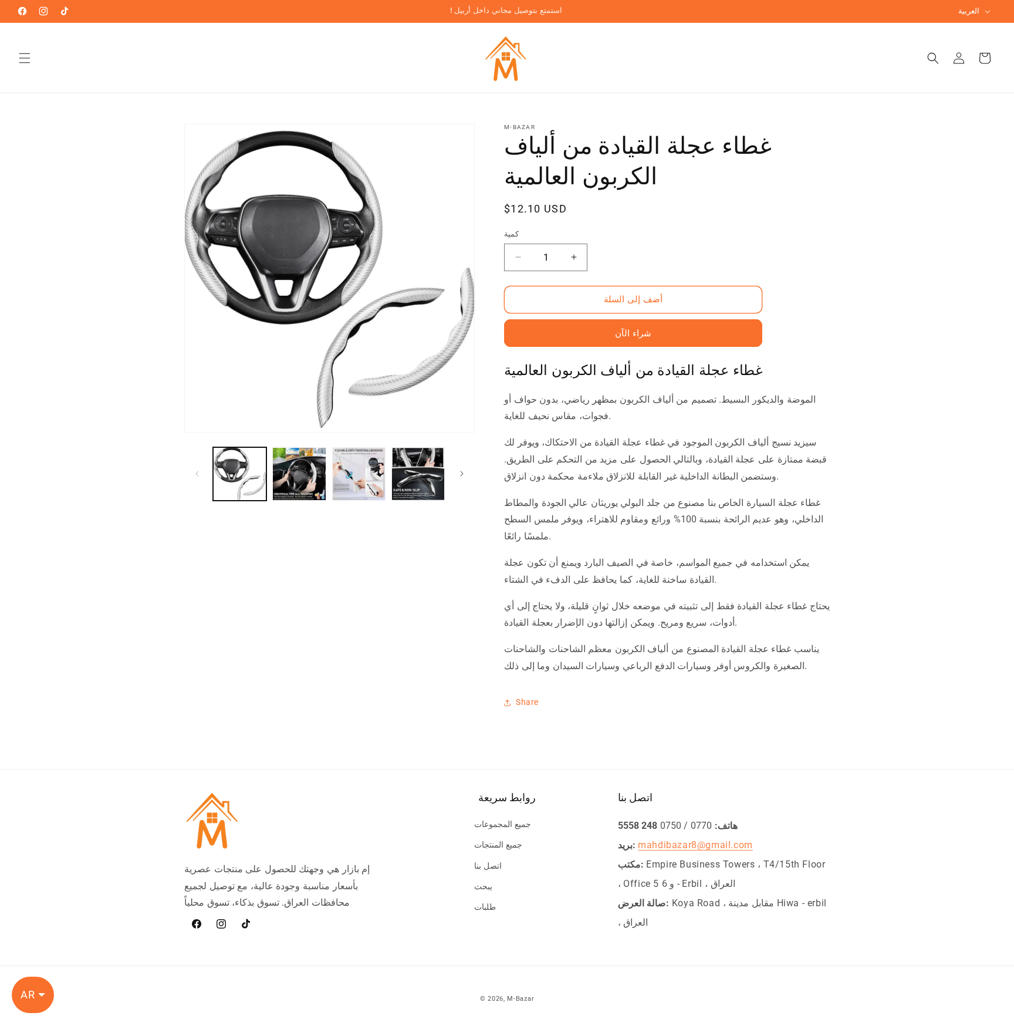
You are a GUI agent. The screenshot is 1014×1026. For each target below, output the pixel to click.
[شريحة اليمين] (462, 474)
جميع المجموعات (502, 824)
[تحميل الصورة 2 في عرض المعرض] (299, 474)
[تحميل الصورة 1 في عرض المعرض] (239, 474)
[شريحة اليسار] (197, 474)
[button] (25, 58)
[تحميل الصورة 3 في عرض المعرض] (359, 474)
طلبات (485, 907)
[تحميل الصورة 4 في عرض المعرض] (418, 474)
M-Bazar (520, 999)
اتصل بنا (488, 865)
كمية (511, 234)
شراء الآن (633, 333)
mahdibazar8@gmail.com (695, 845)
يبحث (483, 886)
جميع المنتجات (498, 845)
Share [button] (527, 702)
